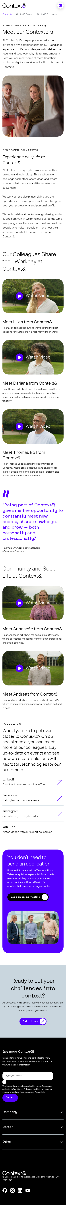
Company (9, 1112)
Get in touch (30, 1021)
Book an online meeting (25, 897)
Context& (7, 14)
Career (7, 1127)
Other (6, 1141)
